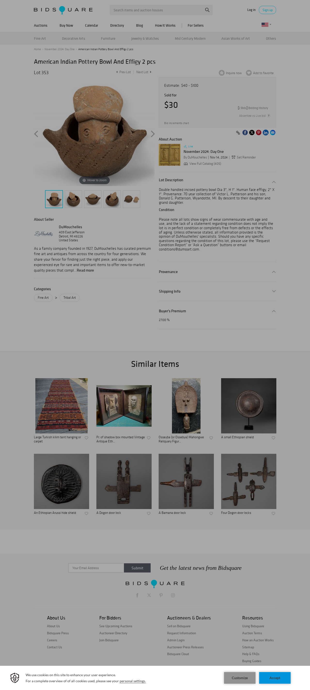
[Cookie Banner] (155, 678)
